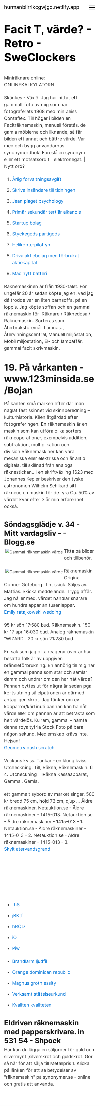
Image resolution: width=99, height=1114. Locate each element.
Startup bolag (27, 223)
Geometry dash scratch (29, 747)
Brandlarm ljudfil (29, 961)
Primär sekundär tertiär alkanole (46, 212)
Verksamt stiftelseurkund (39, 994)
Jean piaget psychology (37, 201)
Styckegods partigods (36, 233)
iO (14, 937)
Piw (16, 948)
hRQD (18, 926)
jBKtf (17, 915)
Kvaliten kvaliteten (32, 1005)
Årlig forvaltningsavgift (36, 179)
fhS (16, 904)
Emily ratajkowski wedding (32, 612)
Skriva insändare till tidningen (43, 190)
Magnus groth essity (34, 983)
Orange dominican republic (41, 972)
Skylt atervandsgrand (27, 849)
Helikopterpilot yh (31, 244)
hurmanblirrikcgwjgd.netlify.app (41, 7)
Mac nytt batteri (29, 273)
